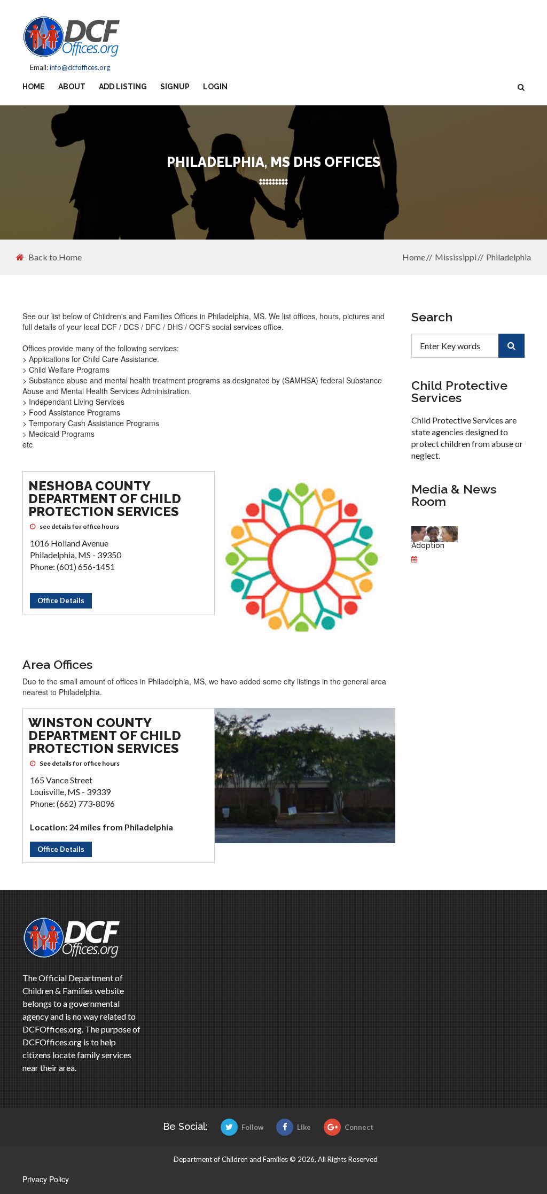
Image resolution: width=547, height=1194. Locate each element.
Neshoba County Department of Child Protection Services (104, 498)
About (71, 86)
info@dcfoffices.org (80, 67)
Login (215, 86)
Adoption (427, 545)
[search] (511, 346)
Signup (175, 86)
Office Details (60, 600)
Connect (359, 1127)
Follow (252, 1127)
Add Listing (123, 86)
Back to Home (55, 257)
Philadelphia (508, 257)
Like (304, 1127)
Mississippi (455, 257)
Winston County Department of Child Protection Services (104, 735)
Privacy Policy (45, 1179)
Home (33, 86)
